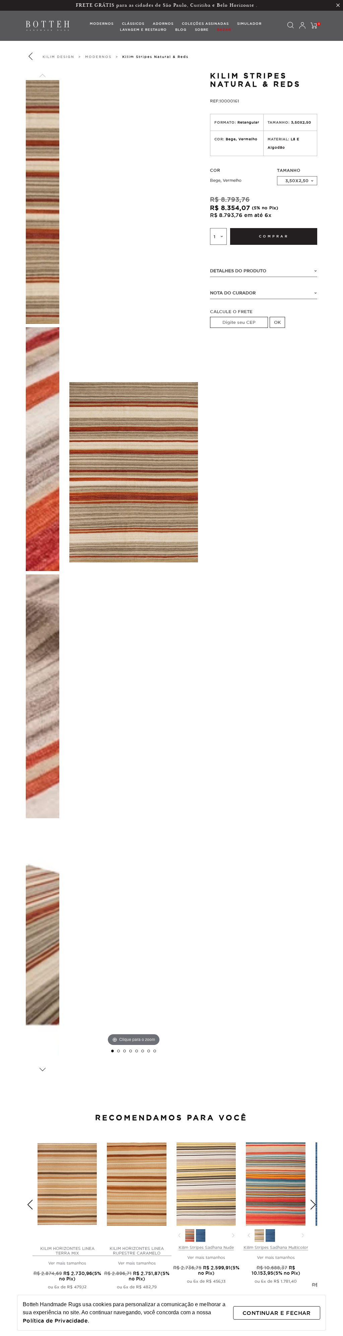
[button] (42, 76)
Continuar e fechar (277, 1313)
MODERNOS (98, 57)
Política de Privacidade (55, 1321)
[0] (314, 26)
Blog (181, 29)
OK (277, 322)
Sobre (202, 29)
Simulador (249, 23)
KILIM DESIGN (58, 57)
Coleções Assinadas (205, 23)
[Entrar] (302, 26)
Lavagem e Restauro (143, 29)
